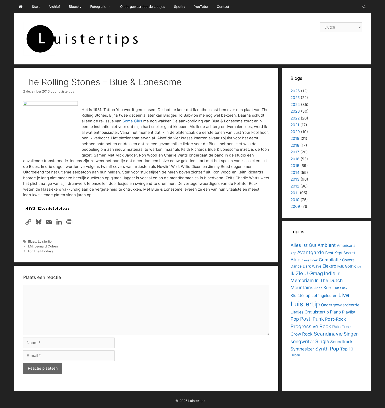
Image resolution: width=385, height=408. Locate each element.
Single (322, 341)
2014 (295, 172)
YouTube (201, 6)
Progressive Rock (311, 326)
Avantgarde (310, 252)
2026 (295, 91)
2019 (295, 138)
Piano (335, 312)
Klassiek (341, 288)
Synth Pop (327, 349)
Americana (346, 245)
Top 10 (346, 348)
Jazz (318, 288)
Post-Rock (335, 319)
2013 (295, 179)
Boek (314, 260)
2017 (295, 152)
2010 (295, 200)
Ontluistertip (317, 311)
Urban (295, 355)
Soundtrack (341, 341)
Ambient (326, 245)
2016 (295, 159)
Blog (296, 259)
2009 (295, 206)
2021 (295, 125)
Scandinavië (328, 334)
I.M (359, 266)
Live (343, 295)
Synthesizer (302, 349)
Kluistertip (300, 295)
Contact (223, 6)
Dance (296, 266)
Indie (329, 273)
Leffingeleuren (324, 295)
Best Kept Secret (340, 253)
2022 (295, 118)
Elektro (329, 266)
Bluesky (75, 6)
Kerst (329, 287)
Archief (54, 6)
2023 (295, 111)
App (293, 253)
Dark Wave (312, 266)
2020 (295, 132)
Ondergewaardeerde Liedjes (142, 6)
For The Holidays (40, 251)
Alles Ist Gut (303, 245)
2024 (295, 104)
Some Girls (132, 121)
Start (36, 6)
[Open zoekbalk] (364, 6)
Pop (295, 319)
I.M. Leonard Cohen (43, 246)
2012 (295, 186)
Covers (348, 260)
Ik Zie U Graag (307, 273)
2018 (295, 145)
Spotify (179, 6)
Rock (307, 334)
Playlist (349, 311)
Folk (340, 266)
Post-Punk (312, 319)
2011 (295, 193)
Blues (32, 241)
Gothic (350, 266)
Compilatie (330, 259)
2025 (295, 97)
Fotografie (98, 6)
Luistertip (45, 241)
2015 (295, 165)
